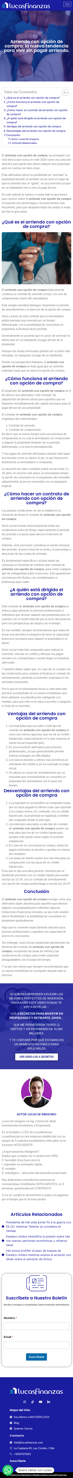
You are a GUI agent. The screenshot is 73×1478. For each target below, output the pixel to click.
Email (8, 1337)
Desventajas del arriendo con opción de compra (36, 130)
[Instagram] (24, 1401)
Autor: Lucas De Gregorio (25, 139)
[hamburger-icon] (67, 4)
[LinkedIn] (48, 1401)
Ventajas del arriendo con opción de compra (34, 126)
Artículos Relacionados (24, 143)
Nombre (10, 1318)
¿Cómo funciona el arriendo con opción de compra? (33, 104)
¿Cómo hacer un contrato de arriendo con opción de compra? (37, 112)
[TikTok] (32, 1401)
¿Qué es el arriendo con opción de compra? (33, 97)
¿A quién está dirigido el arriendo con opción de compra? (36, 120)
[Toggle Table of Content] (64, 93)
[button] (7, 1470)
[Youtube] (40, 1401)
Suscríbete (36, 1357)
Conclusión (13, 135)
